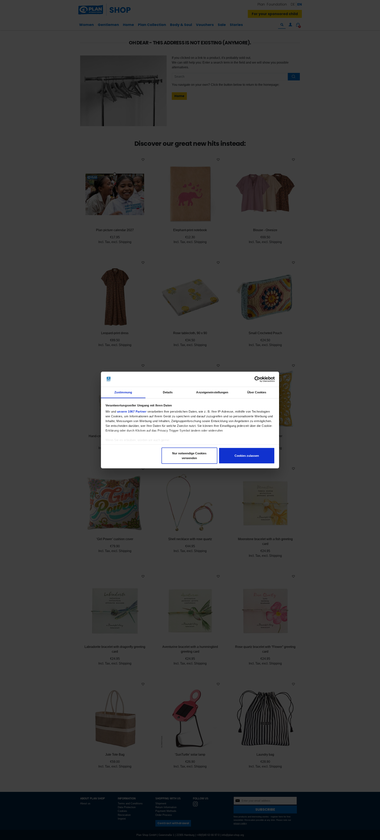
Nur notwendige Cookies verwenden (189, 455)
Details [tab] (168, 392)
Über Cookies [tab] (256, 392)
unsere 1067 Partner (132, 411)
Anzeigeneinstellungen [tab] (212, 392)
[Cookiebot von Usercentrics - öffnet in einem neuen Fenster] (257, 379)
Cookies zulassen (247, 455)
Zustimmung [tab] (123, 392)
